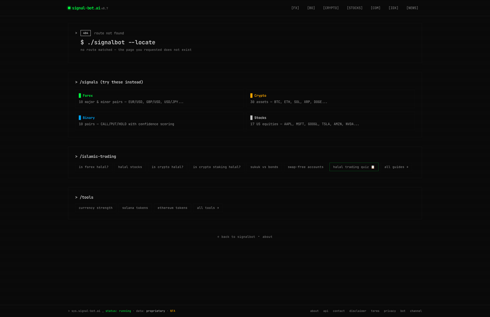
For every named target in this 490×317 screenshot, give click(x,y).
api (325, 311)
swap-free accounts (306, 167)
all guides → (396, 167)
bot (402, 311)
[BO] (311, 8)
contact (339, 311)
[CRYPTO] (331, 8)
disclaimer (357, 311)
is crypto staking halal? (217, 167)
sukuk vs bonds (264, 167)
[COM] (376, 8)
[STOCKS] (355, 8)
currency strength (96, 208)
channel (416, 311)
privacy (390, 311)
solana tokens (135, 208)
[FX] (295, 8)
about (268, 237)
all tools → (208, 208)
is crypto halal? (167, 167)
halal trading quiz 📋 (354, 167)
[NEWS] (412, 8)
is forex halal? (94, 167)
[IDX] (393, 8)
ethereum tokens (172, 208)
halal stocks (130, 167)
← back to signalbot (236, 237)
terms (375, 311)
